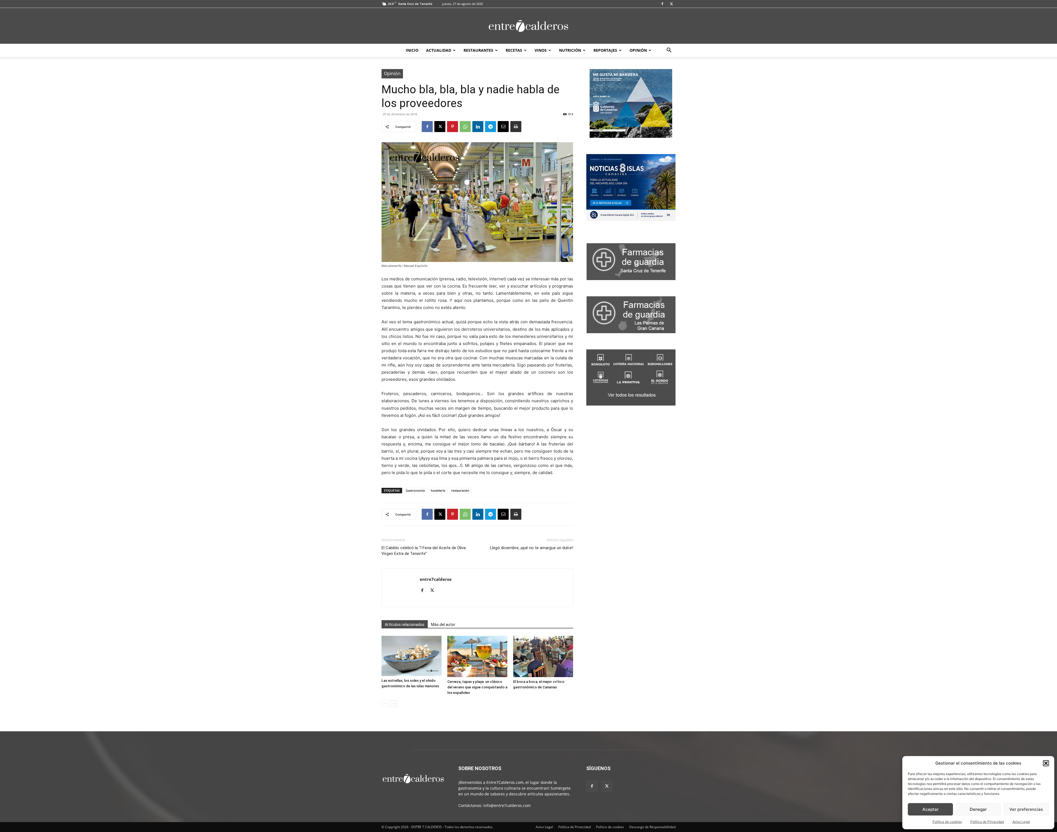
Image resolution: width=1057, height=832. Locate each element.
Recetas (514, 50)
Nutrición (570, 50)
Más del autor (443, 624)
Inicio (412, 50)
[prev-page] (385, 703)
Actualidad (438, 50)
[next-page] (393, 703)
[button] (1046, 763)
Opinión (638, 50)
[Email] (503, 126)
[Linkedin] (477, 126)
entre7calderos (435, 579)
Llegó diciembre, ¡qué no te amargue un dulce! (531, 547)
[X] (671, 4)
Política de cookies (947, 822)
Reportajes (605, 50)
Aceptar (930, 809)
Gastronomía (415, 490)
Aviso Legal (1021, 822)
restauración (460, 490)
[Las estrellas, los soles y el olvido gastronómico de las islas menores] (412, 656)
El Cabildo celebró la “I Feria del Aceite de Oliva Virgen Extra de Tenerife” (424, 550)
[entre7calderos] (528, 26)
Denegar (978, 809)
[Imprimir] (515, 126)
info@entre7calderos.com (507, 805)
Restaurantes (478, 50)
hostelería (438, 490)
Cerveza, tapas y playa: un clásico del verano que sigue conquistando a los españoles (477, 687)
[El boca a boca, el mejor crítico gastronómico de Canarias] (543, 656)
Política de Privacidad (987, 822)
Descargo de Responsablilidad (652, 827)
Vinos (541, 50)
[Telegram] (490, 126)
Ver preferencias (1026, 809)
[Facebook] (662, 4)
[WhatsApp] (465, 126)
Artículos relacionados (404, 624)
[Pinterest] (452, 126)
